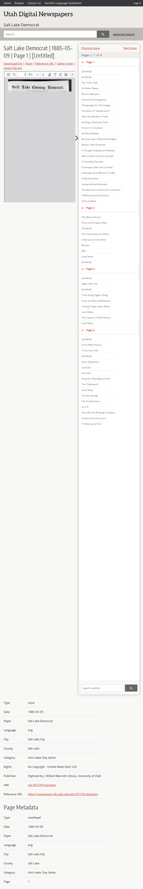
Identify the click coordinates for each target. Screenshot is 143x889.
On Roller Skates (90, 88)
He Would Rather (90, 133)
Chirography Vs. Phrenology (96, 105)
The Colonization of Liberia (95, 234)
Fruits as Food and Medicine (96, 300)
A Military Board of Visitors (95, 195)
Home (7, 3)
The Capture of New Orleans (96, 317)
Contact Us (34, 3)
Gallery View (65, 63)
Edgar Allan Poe (90, 283)
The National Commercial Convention (101, 189)
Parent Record (13, 68)
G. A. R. (85, 406)
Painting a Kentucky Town (95, 122)
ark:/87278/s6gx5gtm (42, 785)
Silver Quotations (90, 361)
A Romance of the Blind (94, 239)
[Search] (103, 34)
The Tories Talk (89, 82)
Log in (137, 3)
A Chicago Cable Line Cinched (97, 167)
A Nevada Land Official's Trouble (98, 172)
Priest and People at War (94, 222)
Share (28, 63)
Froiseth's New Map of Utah (96, 378)
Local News (87, 256)
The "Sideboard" (90, 384)
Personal (86, 373)
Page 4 (90, 330)
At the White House (91, 344)
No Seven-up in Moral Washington (99, 139)
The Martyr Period (91, 217)
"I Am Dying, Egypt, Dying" (95, 295)
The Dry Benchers (91, 401)
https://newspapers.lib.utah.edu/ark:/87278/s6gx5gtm (63, 794)
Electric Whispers (90, 94)
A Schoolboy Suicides (92, 161)
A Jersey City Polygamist (94, 99)
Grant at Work (89, 201)
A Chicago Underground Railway (98, 150)
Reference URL (44, 63)
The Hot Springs (90, 395)
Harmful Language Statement (63, 3)
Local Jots (86, 367)
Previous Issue (90, 48)
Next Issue (130, 48)
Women (86, 245)
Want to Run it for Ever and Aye (98, 156)
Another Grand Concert (94, 418)
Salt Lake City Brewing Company (98, 412)
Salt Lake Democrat (21, 24)
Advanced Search (124, 34)
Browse (19, 3)
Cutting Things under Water (96, 306)
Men (84, 251)
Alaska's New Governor (94, 144)
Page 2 (90, 208)
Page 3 (90, 269)
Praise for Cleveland (92, 127)
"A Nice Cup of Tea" (92, 423)
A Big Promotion (90, 178)
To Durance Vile (90, 350)
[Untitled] (86, 71)
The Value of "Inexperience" (96, 110)
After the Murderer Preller (95, 116)
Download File (13, 63)
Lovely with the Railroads (94, 184)
